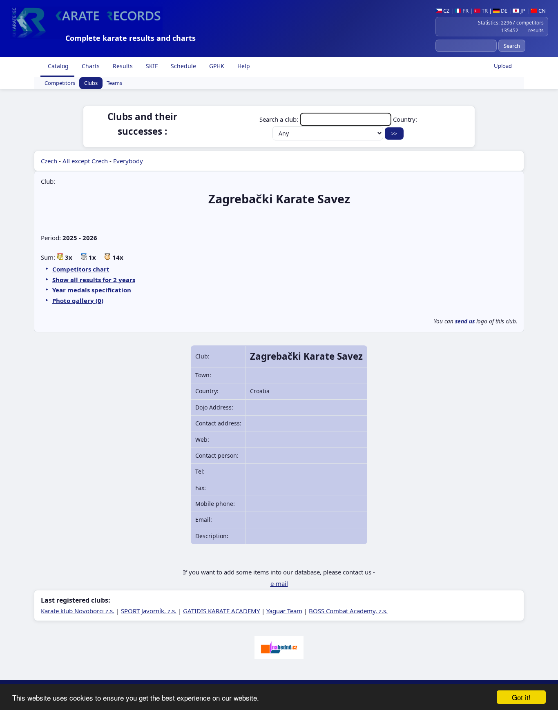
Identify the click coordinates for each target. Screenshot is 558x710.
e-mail (279, 583)
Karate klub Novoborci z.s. (77, 611)
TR (484, 10)
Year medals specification (91, 290)
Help (243, 66)
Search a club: (279, 119)
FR (465, 10)
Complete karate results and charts (130, 38)
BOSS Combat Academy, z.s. (348, 611)
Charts (90, 66)
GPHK (216, 66)
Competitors (60, 83)
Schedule (182, 66)
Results (122, 66)
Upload (503, 65)
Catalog (57, 66)
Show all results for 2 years (93, 280)
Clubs (91, 83)
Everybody (128, 161)
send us (465, 321)
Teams (114, 83)
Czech (49, 161)
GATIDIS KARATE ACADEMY (221, 611)
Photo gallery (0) (77, 300)
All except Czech (85, 161)
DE (503, 10)
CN (541, 10)
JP (522, 10)
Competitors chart (80, 269)
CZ (445, 10)
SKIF (151, 66)
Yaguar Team (284, 611)
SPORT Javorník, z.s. (148, 611)
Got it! (521, 697)
